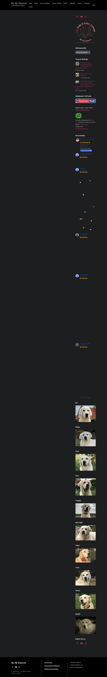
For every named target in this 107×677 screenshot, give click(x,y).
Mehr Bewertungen (85, 397)
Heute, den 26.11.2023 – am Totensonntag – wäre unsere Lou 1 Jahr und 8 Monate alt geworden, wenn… (85, 84)
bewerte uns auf (85, 150)
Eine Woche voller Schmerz (86, 74)
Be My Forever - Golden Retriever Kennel (87, 139)
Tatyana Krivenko (85, 343)
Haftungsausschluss (51, 669)
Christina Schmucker (86, 154)
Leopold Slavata (84, 275)
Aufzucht (72, 3)
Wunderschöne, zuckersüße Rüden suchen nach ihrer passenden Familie (83, 65)
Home (36, 3)
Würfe (65, 3)
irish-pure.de (84, 124)
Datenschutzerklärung (52, 666)
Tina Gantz (83, 168)
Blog (30, 3)
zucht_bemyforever (82, 110)
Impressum (48, 662)
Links (31, 7)
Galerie (79, 3)
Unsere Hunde (56, 3)
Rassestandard (45, 3)
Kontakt (87, 3)
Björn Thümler (84, 234)
